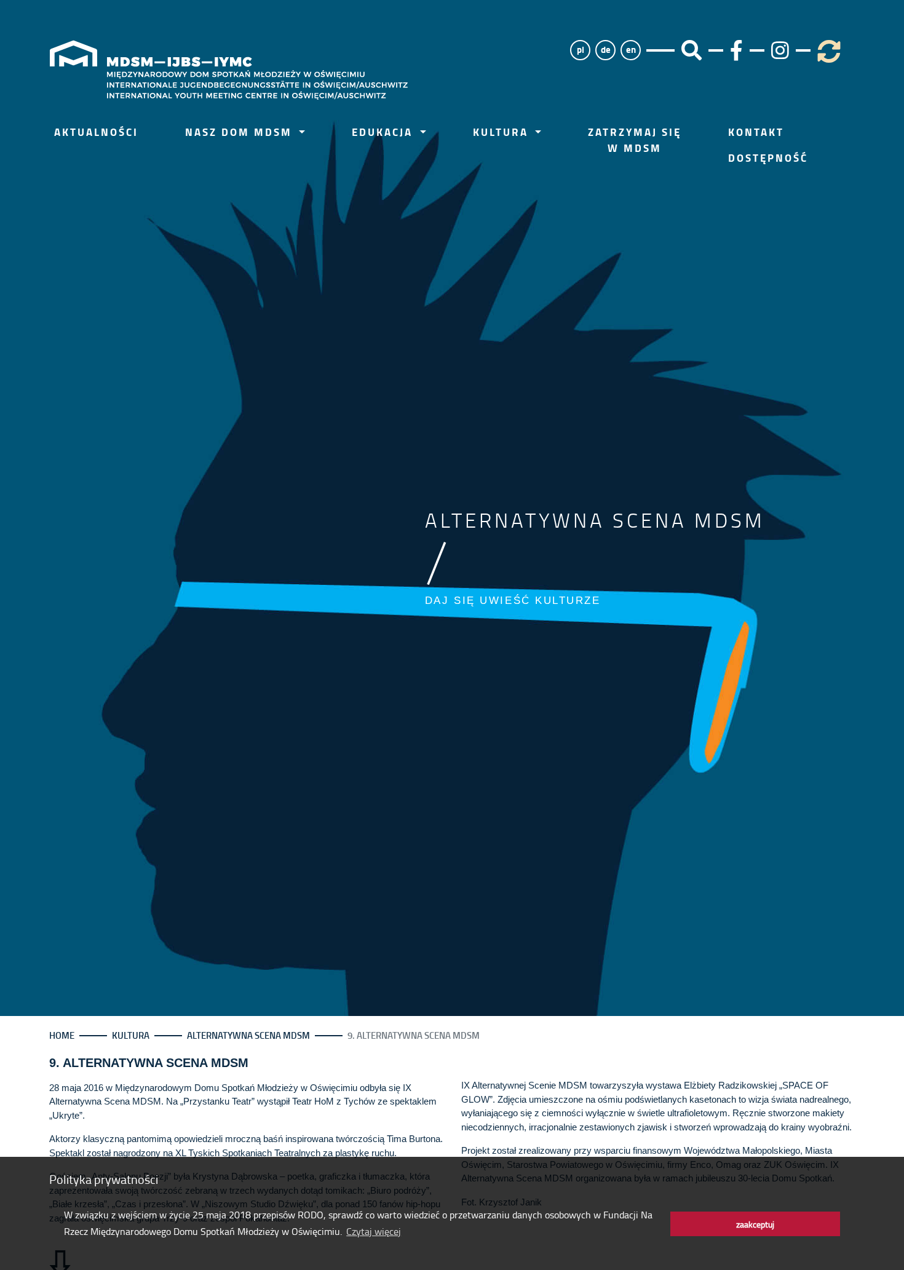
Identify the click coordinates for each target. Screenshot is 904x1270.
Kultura (130, 1035)
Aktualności (96, 132)
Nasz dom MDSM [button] (240, 132)
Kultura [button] (503, 132)
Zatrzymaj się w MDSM (634, 140)
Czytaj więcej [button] (373, 1231)
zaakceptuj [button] (755, 1224)
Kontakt (756, 132)
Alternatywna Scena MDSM (248, 1035)
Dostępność (768, 157)
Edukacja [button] (384, 132)
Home (61, 1035)
